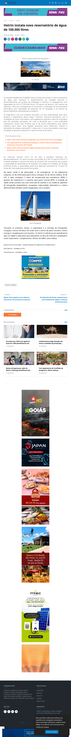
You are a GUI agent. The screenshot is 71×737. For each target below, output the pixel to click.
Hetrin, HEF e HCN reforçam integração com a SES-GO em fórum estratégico (34, 140)
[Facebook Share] (5, 39)
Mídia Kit (39, 696)
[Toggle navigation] (65, 2)
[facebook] (49, 3)
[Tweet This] (8, 39)
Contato (39, 698)
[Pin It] (12, 39)
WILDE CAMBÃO (10, 285)
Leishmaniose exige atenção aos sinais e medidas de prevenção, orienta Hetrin (51, 343)
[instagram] (52, 3)
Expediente (40, 690)
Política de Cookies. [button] (42, 727)
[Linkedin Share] (16, 39)
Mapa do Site (41, 701)
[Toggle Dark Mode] (59, 2)
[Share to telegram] (27, 39)
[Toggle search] (62, 3)
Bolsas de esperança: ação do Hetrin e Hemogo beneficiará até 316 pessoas (18, 370)
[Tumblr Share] (19, 39)
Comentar (13, 315)
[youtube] (55, 3)
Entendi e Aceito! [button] (51, 732)
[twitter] (16, 711)
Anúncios (39, 693)
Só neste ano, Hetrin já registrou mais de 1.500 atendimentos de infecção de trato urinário (18, 343)
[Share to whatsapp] (23, 39)
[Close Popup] (2, 727)
